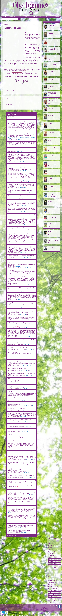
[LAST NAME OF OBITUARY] (19, 19)
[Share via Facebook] (4, 90)
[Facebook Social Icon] (59, 606)
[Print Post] (13, 90)
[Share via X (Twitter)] (7, 90)
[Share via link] (10, 90)
